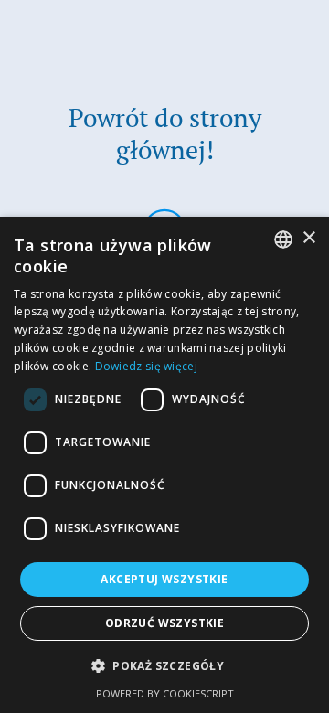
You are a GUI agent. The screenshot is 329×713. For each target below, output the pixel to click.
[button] (164, 666)
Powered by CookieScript (165, 693)
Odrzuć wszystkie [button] (164, 623)
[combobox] (283, 239)
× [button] (308, 238)
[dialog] (164, 465)
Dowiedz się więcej (146, 366)
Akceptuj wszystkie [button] (164, 579)
